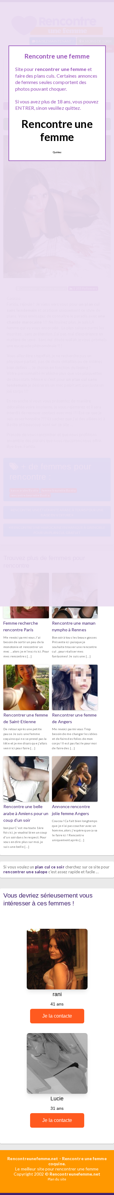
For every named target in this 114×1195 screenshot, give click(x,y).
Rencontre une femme (56, 130)
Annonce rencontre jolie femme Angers (71, 810)
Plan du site (57, 1179)
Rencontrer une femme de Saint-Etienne (25, 718)
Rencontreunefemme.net (32, 1158)
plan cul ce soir (49, 866)
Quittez (57, 152)
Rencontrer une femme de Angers (74, 718)
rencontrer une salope (25, 871)
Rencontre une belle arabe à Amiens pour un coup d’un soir (25, 813)
